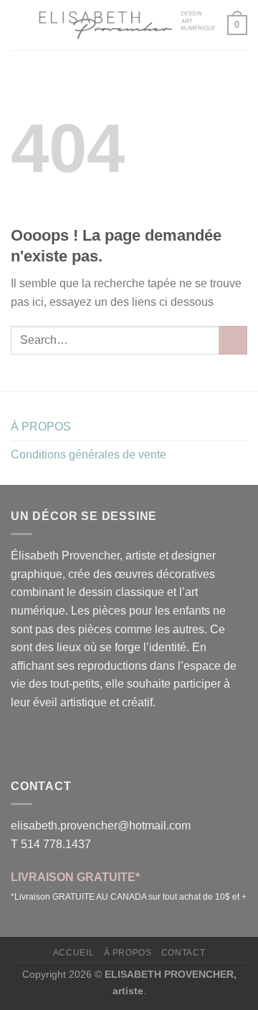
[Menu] (19, 24)
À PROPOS (41, 426)
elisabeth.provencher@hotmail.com (101, 825)
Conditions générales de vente (88, 454)
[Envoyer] (233, 340)
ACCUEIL (73, 953)
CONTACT (183, 953)
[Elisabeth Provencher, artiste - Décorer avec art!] (127, 25)
